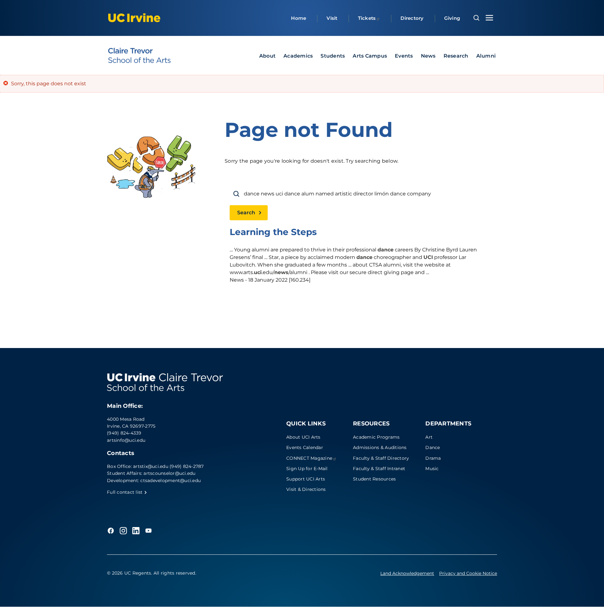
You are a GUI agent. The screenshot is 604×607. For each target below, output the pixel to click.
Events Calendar (304, 447)
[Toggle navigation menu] (489, 17)
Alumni (486, 56)
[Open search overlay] (476, 18)
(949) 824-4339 (124, 433)
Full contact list (125, 492)
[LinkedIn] (136, 530)
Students (333, 56)
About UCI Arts (303, 437)
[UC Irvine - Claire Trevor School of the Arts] (139, 55)
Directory (411, 18)
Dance (432, 447)
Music (432, 468)
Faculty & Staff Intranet (379, 468)
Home (298, 18)
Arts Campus (370, 56)
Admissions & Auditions (380, 447)
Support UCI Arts (305, 479)
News (428, 56)
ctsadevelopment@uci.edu (170, 480)
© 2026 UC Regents (129, 573)
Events (404, 56)
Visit (332, 18)
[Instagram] (123, 530)
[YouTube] (148, 530)
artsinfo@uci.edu (126, 440)
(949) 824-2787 (187, 466)
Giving (452, 18)
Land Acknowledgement (407, 573)
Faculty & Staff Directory (381, 458)
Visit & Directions (306, 489)
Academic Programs (376, 437)
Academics (298, 56)
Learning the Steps (273, 232)
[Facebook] (111, 530)
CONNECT (309, 458)
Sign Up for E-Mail (307, 468)
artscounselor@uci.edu (169, 473)
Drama (433, 458)
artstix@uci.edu (150, 466)
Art (429, 437)
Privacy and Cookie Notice (468, 573)
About (267, 56)
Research (456, 56)
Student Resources (374, 479)
